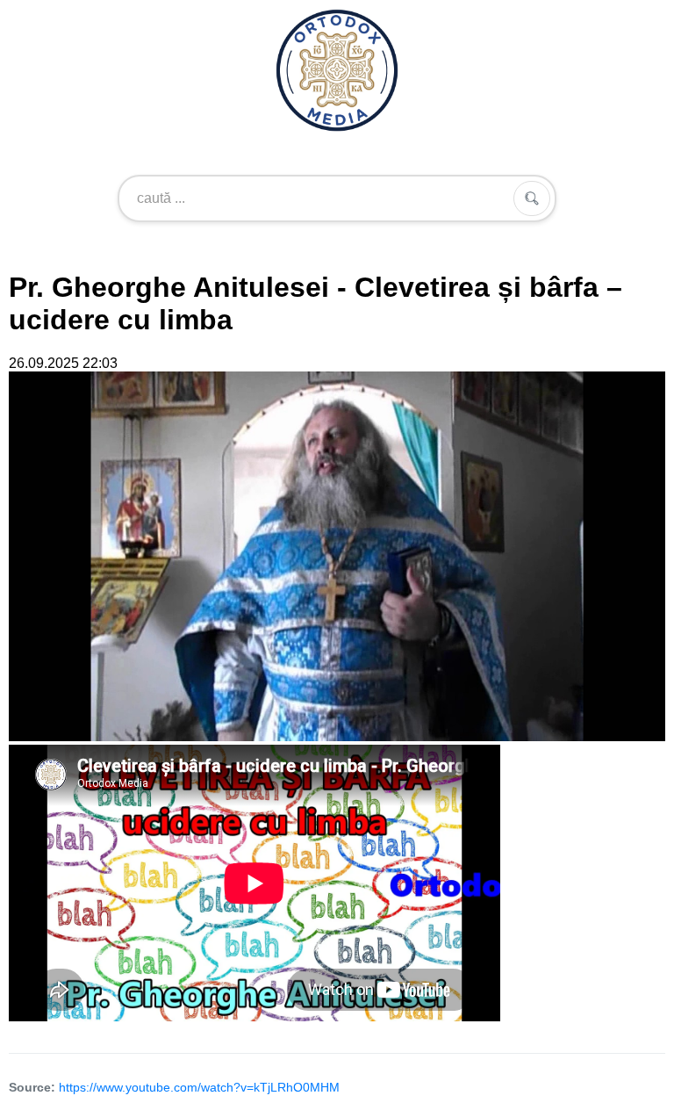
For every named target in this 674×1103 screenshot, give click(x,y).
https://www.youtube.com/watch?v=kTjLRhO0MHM (199, 1087)
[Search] (531, 198)
